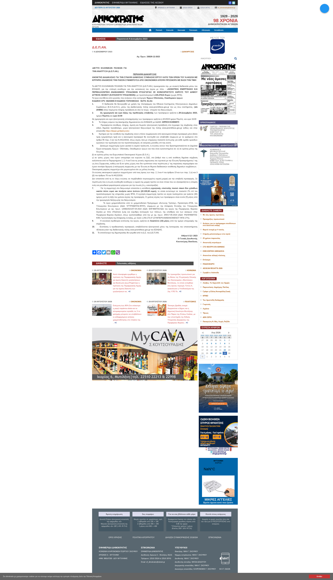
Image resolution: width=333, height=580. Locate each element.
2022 (211, 335)
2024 (220, 335)
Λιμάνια (206, 309)
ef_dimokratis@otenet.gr (226, 8)
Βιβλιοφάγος (124, 35)
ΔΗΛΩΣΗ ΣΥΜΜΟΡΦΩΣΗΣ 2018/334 (181, 537)
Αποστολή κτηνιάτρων (212, 243)
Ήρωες (206, 313)
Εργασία (113, 35)
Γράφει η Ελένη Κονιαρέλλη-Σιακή (216, 291)
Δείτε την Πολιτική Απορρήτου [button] (90, 576)
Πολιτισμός (193, 30)
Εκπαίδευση (218, 30)
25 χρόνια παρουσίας (211, 238)
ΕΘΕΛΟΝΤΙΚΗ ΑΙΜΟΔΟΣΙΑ (213, 251)
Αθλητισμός (206, 30)
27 (216, 353)
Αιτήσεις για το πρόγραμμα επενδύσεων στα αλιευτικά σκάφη (219, 224)
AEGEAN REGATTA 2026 (212, 268)
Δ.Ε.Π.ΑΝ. (99, 47)
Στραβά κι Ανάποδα (211, 273)
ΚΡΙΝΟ (205, 296)
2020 (202, 335)
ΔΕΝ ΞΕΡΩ (207, 317)
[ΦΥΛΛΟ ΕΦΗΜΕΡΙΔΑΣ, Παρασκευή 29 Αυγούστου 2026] (218, 117)
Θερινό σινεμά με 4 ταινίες (213, 230)
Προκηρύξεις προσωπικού (213, 219)
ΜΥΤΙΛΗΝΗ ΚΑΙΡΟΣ (218, 467)
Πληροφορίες (166, 35)
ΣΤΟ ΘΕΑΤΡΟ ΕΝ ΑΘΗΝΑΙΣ (214, 247)
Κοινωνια (191, 270)
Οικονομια (136, 270)
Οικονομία (181, 30)
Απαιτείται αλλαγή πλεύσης (214, 255)
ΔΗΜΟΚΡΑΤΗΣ (102, 3)
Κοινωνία (169, 30)
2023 (216, 335)
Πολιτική (159, 30)
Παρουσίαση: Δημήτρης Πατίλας (216, 287)
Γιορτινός (207, 304)
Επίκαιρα (206, 260)
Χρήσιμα (145, 35)
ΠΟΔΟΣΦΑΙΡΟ (208, 264)
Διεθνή (154, 35)
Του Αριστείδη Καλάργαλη (213, 300)
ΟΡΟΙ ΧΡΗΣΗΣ (115, 537)
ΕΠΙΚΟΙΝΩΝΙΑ (215, 537)
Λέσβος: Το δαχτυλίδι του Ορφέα (216, 283)
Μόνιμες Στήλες (99, 35)
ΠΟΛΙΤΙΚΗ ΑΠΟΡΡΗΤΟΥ (144, 537)
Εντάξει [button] (319, 576)
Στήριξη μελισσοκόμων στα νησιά (216, 234)
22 (225, 350)
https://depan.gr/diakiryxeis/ (117, 131)
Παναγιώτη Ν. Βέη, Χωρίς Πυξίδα (216, 322)
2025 (225, 335)
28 (220, 353)
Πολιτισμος (190, 302)
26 (211, 353)
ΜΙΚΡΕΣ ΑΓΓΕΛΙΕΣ (218, 501)
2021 (207, 335)
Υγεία (136, 35)
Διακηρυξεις (188, 52)
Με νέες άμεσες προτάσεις (213, 215)
